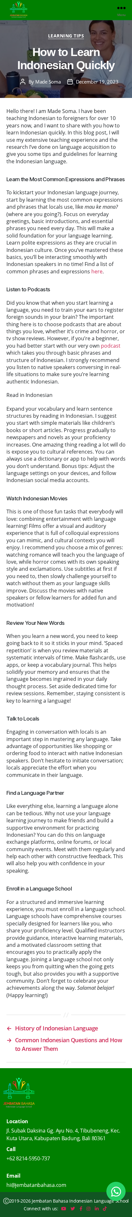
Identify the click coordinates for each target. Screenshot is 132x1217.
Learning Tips (66, 36)
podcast (110, 345)
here (97, 271)
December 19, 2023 (97, 81)
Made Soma (48, 81)
